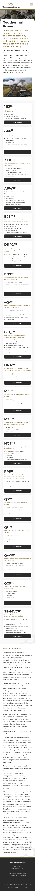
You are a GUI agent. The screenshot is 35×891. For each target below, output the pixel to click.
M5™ (8, 391)
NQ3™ (9, 443)
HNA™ (9, 365)
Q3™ (8, 499)
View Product (17, 122)
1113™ (8, 106)
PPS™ (9, 471)
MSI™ (9, 419)
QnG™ (9, 555)
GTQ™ (9, 332)
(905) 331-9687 (22, 873)
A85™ (9, 131)
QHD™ (10, 527)
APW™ (10, 188)
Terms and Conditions (13, 887)
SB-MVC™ (12, 611)
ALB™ (9, 160)
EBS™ (9, 274)
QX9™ (9, 583)
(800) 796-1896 (21, 875)
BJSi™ (9, 216)
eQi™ (8, 302)
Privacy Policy (24, 887)
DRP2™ (10, 244)
